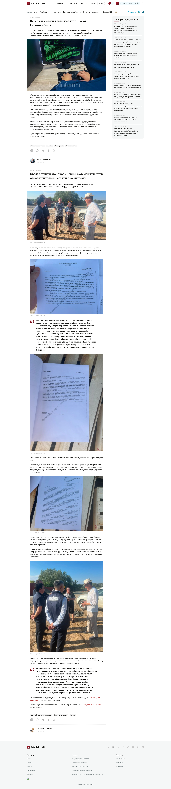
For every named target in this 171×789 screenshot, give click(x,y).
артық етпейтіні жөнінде (91, 705)
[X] (54, 150)
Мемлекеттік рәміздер (80, 766)
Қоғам (73, 715)
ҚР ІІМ (49, 146)
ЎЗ (138, 3)
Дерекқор (66, 12)
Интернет (59, 146)
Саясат (29, 763)
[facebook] (123, 747)
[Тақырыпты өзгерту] (111, 3)
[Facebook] (48, 150)
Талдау (92, 3)
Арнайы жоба (76, 12)
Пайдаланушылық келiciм (80, 759)
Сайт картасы (121, 759)
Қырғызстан (71, 146)
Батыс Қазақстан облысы (41, 715)
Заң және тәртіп (55, 12)
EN (127, 3)
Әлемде (30, 774)
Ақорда (35, 12)
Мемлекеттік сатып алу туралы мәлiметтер (87, 774)
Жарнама (119, 766)
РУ (124, 3)
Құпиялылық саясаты (79, 763)
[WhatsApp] (37, 150)
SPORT (101, 3)
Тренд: (29, 12)
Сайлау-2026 (107, 12)
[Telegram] (43, 150)
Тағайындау (44, 12)
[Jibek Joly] (132, 12)
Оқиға (29, 759)
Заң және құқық (37, 146)
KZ (118, 3)
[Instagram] (31, 150)
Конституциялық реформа (92, 12)
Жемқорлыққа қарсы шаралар (82, 770)
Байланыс (119, 763)
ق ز (134, 3)
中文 (130, 3)
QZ (121, 3)
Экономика (31, 770)
